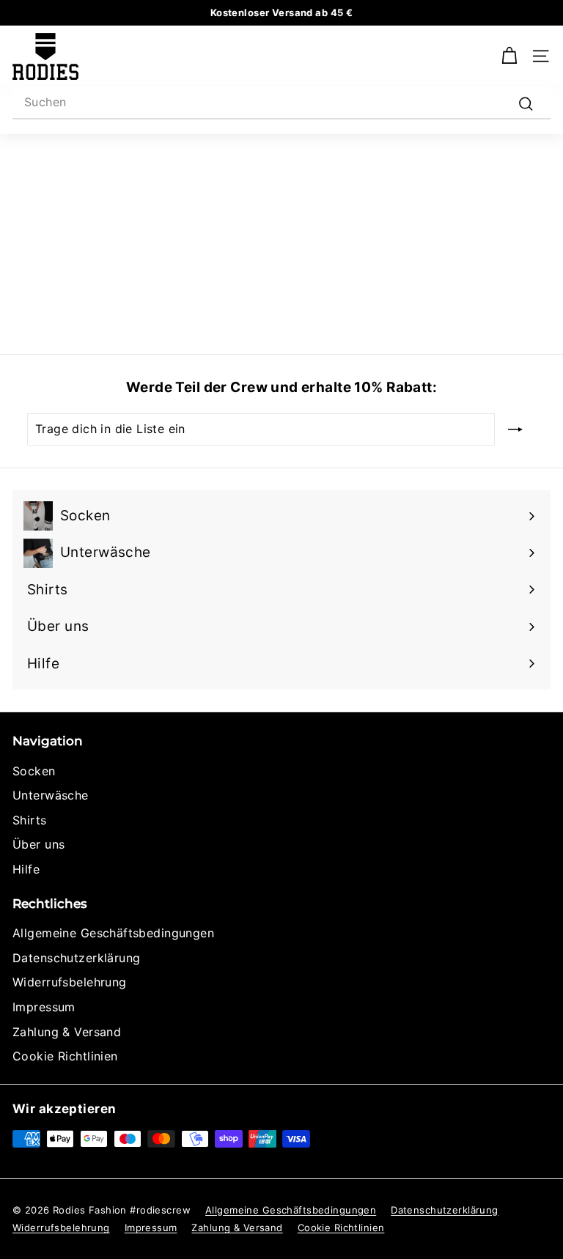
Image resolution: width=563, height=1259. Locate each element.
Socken (34, 771)
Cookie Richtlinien (65, 1056)
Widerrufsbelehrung (69, 982)
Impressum (44, 1007)
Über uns (38, 844)
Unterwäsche (50, 795)
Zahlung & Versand (66, 1031)
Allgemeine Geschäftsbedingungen (113, 933)
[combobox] (281, 103)
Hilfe (26, 869)
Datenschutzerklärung (76, 957)
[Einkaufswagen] (509, 56)
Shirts (29, 820)
